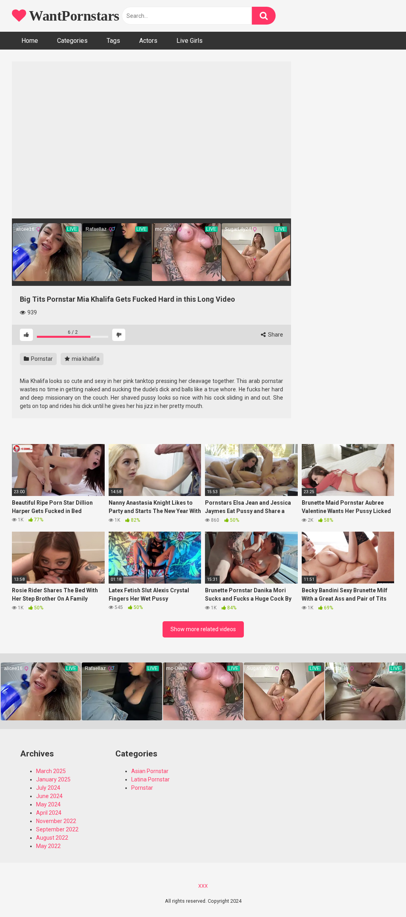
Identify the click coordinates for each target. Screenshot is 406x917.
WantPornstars (72, 16)
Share (275, 334)
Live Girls (189, 40)
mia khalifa (85, 359)
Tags (113, 40)
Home (29, 40)
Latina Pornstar (150, 779)
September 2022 (57, 829)
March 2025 (51, 771)
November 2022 (56, 821)
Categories (72, 40)
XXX (203, 886)
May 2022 (48, 846)
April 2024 (48, 813)
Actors (148, 40)
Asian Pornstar (150, 771)
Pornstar (41, 359)
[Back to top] (379, 893)
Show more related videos (203, 629)
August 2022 (52, 838)
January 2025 (53, 779)
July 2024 (48, 788)
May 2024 (48, 804)
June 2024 (49, 796)
